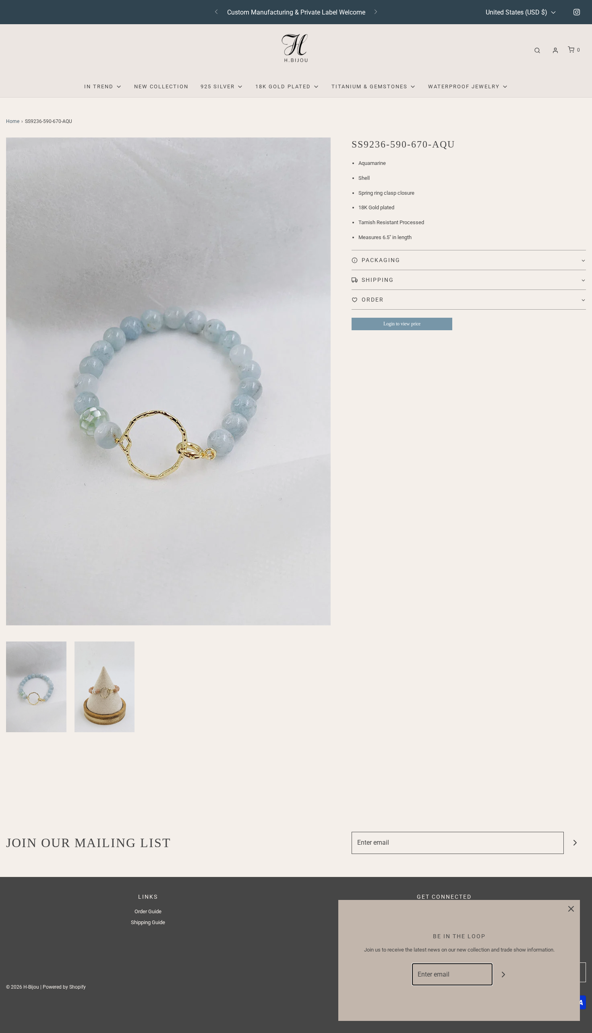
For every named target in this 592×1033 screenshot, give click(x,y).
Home (12, 121)
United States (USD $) (517, 12)
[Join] (575, 843)
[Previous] (216, 12)
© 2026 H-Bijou (22, 987)
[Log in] (555, 50)
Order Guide (148, 911)
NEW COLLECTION (161, 86)
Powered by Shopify (64, 987)
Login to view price (401, 324)
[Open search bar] (537, 50)
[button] (36, 686)
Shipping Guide (148, 922)
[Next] (376, 12)
